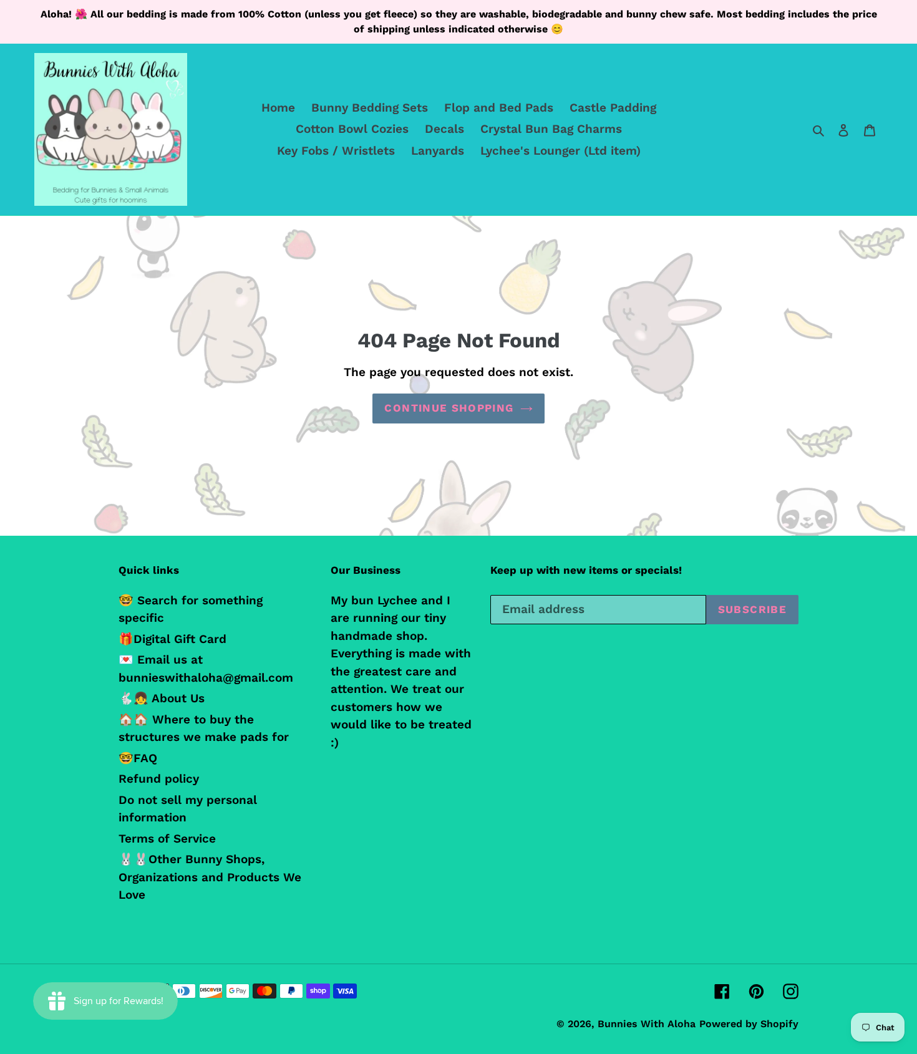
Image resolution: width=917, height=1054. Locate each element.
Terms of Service (167, 838)
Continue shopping (448, 408)
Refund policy (159, 778)
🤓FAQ (138, 758)
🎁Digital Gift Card (172, 639)
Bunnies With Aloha (647, 1024)
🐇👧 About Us (162, 698)
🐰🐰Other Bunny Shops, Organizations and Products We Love (210, 877)
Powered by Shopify (748, 1024)
